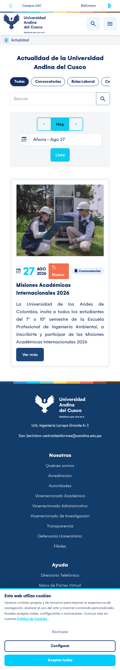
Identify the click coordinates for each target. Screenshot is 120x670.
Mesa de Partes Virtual (60, 585)
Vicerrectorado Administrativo (60, 505)
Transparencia (60, 526)
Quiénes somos (60, 465)
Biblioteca (88, 6)
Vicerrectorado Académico (60, 495)
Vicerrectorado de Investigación (60, 515)
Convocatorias (48, 81)
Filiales (60, 546)
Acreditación (60, 475)
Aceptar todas (60, 660)
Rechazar (60, 632)
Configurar (60, 646)
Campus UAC (31, 6)
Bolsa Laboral (83, 81)
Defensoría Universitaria (60, 536)
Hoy (60, 124)
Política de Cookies (32, 619)
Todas (19, 81)
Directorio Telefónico (60, 575)
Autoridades (60, 485)
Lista (60, 154)
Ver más (30, 354)
